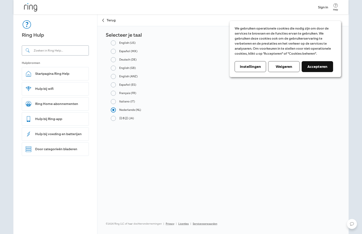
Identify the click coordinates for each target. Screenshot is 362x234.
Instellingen (250, 66)
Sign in (323, 7)
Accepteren (317, 66)
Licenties (183, 223)
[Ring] (30, 7)
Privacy (170, 223)
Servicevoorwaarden (205, 223)
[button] (352, 224)
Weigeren (284, 66)
